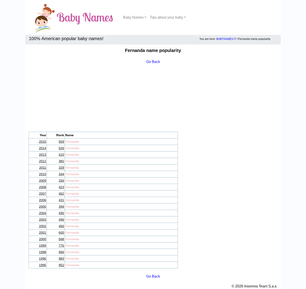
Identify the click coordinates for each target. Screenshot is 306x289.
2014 (42, 148)
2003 (42, 219)
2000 (42, 239)
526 (61, 148)
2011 (42, 167)
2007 (42, 193)
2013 (42, 154)
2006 (42, 200)
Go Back (153, 62)
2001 (42, 232)
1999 (42, 245)
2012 (42, 161)
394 (61, 206)
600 (61, 232)
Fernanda (72, 141)
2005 (42, 206)
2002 (42, 226)
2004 (42, 213)
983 (61, 258)
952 (61, 265)
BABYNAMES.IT (226, 39)
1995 (42, 265)
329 (61, 167)
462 (61, 193)
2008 (42, 187)
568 (61, 239)
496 (61, 219)
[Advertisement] (153, 98)
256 (61, 180)
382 (61, 161)
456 (61, 226)
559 (61, 141)
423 (61, 187)
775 (61, 245)
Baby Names (133, 17)
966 (61, 252)
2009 (42, 180)
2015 (42, 141)
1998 (42, 252)
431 (61, 200)
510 (61, 154)
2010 (42, 174)
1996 (42, 258)
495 (61, 213)
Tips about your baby (166, 17)
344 (61, 174)
